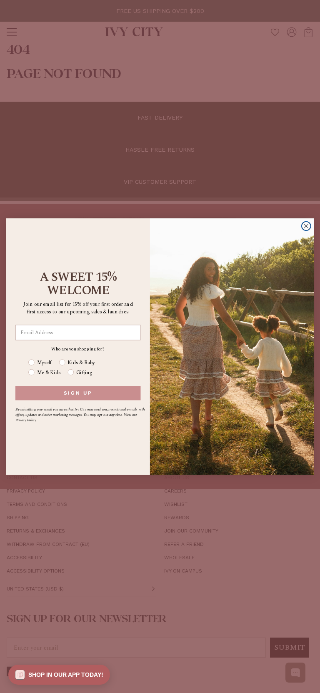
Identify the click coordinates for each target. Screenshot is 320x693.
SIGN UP (78, 393)
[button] (59, 675)
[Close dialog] (306, 225)
